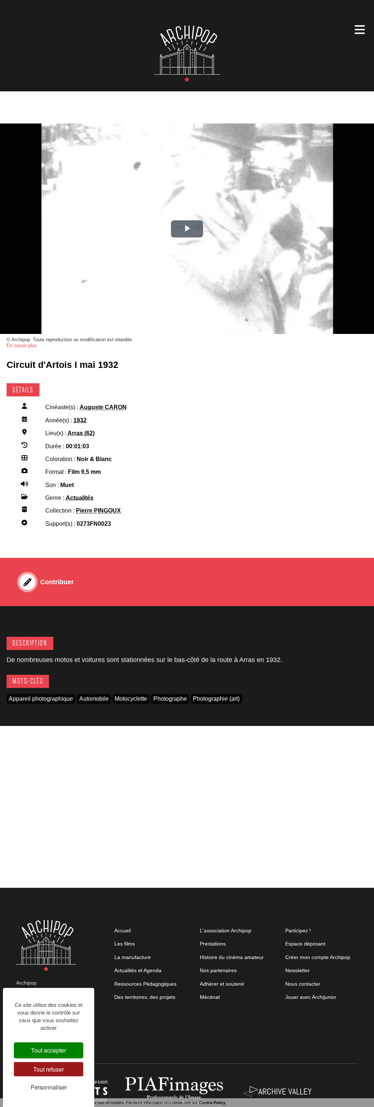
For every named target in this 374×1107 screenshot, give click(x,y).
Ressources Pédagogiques (145, 984)
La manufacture (132, 957)
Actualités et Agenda (137, 970)
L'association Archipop (225, 930)
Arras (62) (81, 433)
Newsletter (297, 970)
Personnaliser (49, 1087)
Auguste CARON (103, 407)
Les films (124, 944)
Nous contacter (302, 984)
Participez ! (298, 930)
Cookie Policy (212, 1102)
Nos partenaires (218, 970)
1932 (80, 420)
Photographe (170, 699)
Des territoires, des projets (144, 997)
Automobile (94, 699)
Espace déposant (305, 944)
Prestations (213, 944)
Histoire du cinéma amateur (232, 957)
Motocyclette (131, 699)
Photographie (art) (216, 699)
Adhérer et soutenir (222, 984)
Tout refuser (48, 1069)
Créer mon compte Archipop (317, 957)
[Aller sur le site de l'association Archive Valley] (176, 1091)
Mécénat (210, 997)
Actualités (80, 498)
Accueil (122, 930)
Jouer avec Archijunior (310, 997)
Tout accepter (48, 1050)
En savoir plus (22, 345)
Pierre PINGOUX (98, 510)
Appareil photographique (41, 699)
